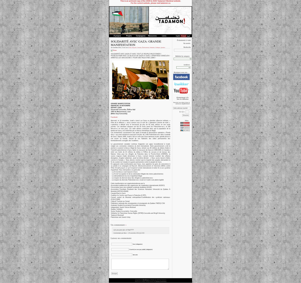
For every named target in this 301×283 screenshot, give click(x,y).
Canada (139, 47)
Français (183, 36)
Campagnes (140, 36)
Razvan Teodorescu (161, 281)
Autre (130, 47)
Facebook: (114, 117)
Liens (164, 36)
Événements (145, 47)
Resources (152, 36)
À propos (117, 36)
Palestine (152, 47)
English (178, 36)
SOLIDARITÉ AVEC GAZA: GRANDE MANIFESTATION (136, 43)
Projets (129, 36)
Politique (157, 47)
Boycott (134, 47)
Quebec (163, 47)
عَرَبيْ (188, 36)
